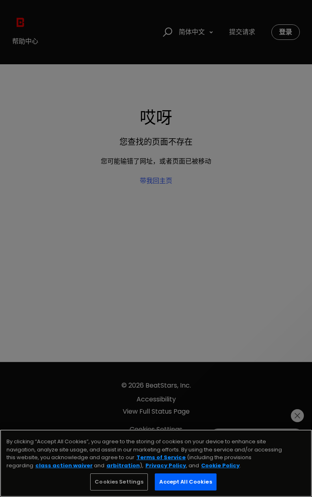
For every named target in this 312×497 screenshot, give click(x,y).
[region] (156, 463)
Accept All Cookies (185, 482)
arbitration (123, 465)
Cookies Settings (119, 482)
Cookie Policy (220, 465)
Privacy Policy (165, 465)
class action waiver (64, 465)
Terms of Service (161, 457)
